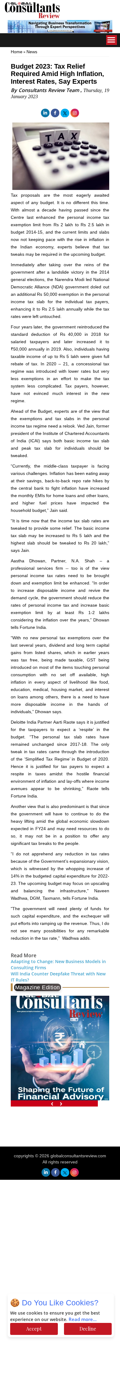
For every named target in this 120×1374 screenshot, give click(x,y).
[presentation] (52, 1103)
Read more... (83, 1319)
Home (16, 51)
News (31, 51)
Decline (87, 1328)
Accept (34, 1328)
